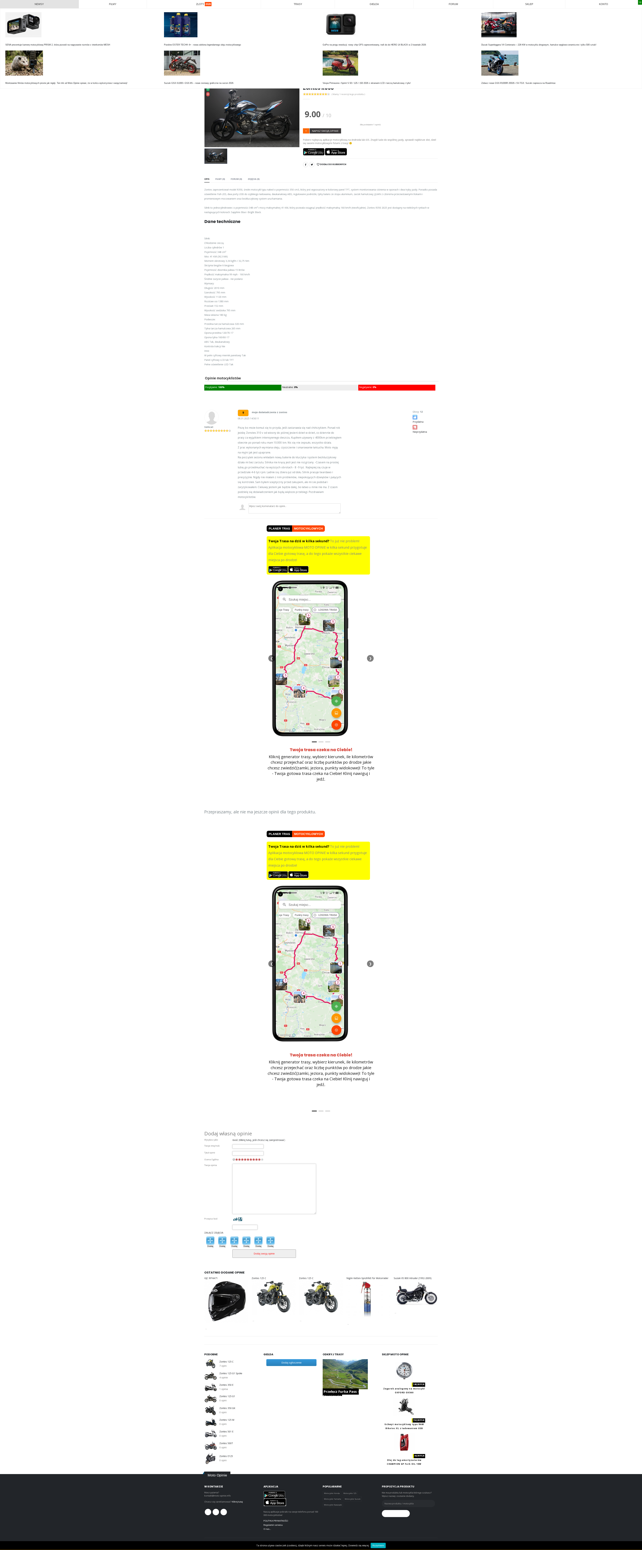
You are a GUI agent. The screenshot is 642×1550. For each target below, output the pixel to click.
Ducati (484, 41)
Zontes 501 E (226, 1431)
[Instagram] (223, 1512)
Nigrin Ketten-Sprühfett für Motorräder (367, 1278)
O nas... (267, 1528)
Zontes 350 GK (227, 1408)
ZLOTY (203, 4)
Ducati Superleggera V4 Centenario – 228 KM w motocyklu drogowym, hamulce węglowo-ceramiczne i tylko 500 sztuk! (538, 44)
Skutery (326, 80)
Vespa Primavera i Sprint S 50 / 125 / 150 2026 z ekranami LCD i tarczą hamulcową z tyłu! (367, 83)
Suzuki (167, 80)
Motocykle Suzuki (352, 1499)
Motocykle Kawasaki (333, 1505)
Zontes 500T (226, 1443)
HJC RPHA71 (211, 1278)
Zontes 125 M (226, 1419)
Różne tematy (12, 80)
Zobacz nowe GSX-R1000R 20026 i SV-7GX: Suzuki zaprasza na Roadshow (518, 83)
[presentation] (209, 116)
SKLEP (529, 4)
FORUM (453, 4)
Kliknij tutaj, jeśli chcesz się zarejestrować (261, 1140)
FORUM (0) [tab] (236, 178)
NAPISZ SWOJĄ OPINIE (325, 130)
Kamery (9, 41)
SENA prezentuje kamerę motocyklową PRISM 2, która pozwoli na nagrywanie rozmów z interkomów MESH (57, 44)
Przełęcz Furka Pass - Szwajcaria (341, 1393)
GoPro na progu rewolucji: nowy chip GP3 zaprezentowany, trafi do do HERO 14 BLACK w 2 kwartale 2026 (374, 44)
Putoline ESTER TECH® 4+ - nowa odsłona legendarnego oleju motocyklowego (202, 44)
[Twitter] (311, 164)
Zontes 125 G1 (227, 1396)
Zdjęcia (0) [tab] (253, 178)
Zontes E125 (226, 1456)
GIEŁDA (374, 4)
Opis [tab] (206, 178)
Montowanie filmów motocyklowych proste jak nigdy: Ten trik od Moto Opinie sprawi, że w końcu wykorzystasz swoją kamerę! (66, 83)
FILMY (112, 4)
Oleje (166, 41)
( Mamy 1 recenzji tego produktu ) (348, 94)
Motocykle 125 (349, 1493)
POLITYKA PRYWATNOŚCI (275, 1520)
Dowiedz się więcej (358, 1545)
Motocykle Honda (332, 1493)
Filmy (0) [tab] (220, 178)
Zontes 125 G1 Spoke (230, 1373)
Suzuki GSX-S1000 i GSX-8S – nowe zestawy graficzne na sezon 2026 (198, 83)
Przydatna (418, 421)
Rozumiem (378, 1545)
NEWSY (39, 4)
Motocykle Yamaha (332, 1499)
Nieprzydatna (420, 431)
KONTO (603, 4)
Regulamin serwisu (273, 1524)
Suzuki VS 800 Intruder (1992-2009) (413, 1278)
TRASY (298, 4)
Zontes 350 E (226, 1384)
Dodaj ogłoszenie (291, 1362)
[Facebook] (305, 164)
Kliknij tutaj (237, 1501)
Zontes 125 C (259, 1278)
